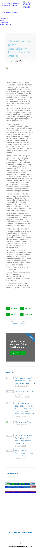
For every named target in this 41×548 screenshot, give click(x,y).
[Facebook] (11, 527)
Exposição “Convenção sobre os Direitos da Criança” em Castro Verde (25, 380)
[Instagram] (25, 527)
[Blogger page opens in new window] (24, 14)
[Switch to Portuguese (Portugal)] (30, 3)
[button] (12, 308)
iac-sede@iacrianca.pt (11, 12)
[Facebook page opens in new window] (24, 11)
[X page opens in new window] (27, 11)
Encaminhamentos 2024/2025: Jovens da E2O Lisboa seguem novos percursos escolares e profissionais (25, 408)
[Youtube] (18, 527)
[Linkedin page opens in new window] (33, 11)
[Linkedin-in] (22, 527)
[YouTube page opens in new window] (30, 11)
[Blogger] (29, 527)
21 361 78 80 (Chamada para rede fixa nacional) (10, 4)
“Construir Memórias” (23, 422)
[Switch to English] (26, 7)
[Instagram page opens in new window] (37, 11)
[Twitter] (15, 527)
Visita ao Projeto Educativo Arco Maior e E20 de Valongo (24, 453)
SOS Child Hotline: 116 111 (20, 484)
